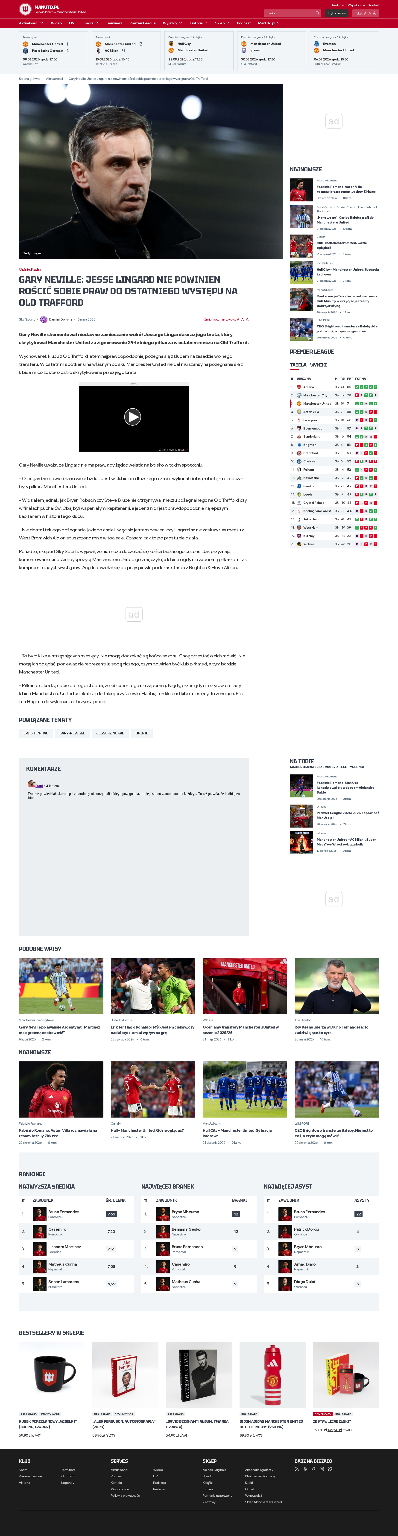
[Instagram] (321, 1469)
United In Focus (121, 1020)
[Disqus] (134, 835)
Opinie (24, 269)
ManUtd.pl (266, 23)
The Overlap (303, 1020)
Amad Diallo (305, 1264)
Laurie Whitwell (367, 207)
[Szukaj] (317, 13)
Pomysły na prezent (217, 1495)
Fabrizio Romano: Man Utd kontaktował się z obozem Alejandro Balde (346, 787)
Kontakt (374, 5)
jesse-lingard (110, 733)
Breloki (208, 1476)
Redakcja (159, 1483)
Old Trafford (70, 1476)
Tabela (298, 365)
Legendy (67, 1483)
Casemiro (57, 1229)
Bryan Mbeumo (185, 1211)
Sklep (220, 23)
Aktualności (28, 23)
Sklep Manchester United (263, 1502)
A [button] (365, 13)
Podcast (244, 23)
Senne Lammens (63, 1281)
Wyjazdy (170, 23)
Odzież (208, 1489)
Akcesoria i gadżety (259, 1470)
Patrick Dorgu (306, 1229)
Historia (196, 23)
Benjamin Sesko (186, 1229)
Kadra (89, 23)
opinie (141, 733)
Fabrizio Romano (327, 180)
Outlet (250, 1489)
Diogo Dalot (305, 1281)
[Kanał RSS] (297, 1469)
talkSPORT (324, 320)
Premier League (142, 23)
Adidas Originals (214, 1470)
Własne (322, 806)
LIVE (72, 23)
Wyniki (318, 365)
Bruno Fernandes (63, 1211)
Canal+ (321, 236)
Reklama (338, 5)
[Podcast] (305, 1469)
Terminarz (114, 23)
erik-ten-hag (35, 733)
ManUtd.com (325, 263)
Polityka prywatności (125, 1495)
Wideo (56, 23)
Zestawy (209, 1502)
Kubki (249, 1483)
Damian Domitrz (60, 319)
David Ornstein (326, 207)
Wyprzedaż (253, 1495)
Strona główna (29, 79)
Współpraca (356, 5)
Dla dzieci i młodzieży (260, 1476)
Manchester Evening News (37, 1020)
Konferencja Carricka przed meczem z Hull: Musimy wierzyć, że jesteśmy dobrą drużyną (347, 301)
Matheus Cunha (62, 1264)
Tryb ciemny (337, 13)
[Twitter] (330, 1469)
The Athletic (324, 211)
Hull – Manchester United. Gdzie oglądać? (147, 1130)
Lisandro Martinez (64, 1246)
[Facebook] (313, 1469)
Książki (208, 1483)
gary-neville (72, 733)
